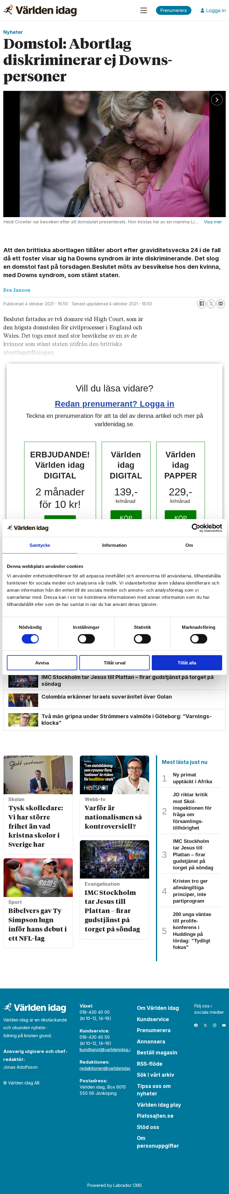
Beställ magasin (157, 1053)
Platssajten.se (155, 1116)
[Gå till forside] (40, 10)
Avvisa (42, 662)
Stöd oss (148, 1127)
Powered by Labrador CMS (114, 1185)
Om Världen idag (158, 1008)
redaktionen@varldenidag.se (109, 1068)
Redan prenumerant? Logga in (114, 403)
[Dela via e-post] (220, 303)
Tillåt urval (115, 662)
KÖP (126, 518)
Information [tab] (114, 545)
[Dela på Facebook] (201, 303)
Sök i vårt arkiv (155, 1075)
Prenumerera (154, 1030)
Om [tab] (189, 545)
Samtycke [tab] (40, 545)
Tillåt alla (187, 662)
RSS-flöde (150, 1064)
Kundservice (153, 1019)
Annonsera (151, 1042)
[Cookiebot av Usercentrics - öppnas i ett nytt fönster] (196, 528)
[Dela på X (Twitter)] (211, 303)
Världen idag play (159, 1105)
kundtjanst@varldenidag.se (107, 1049)
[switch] (86, 639)
